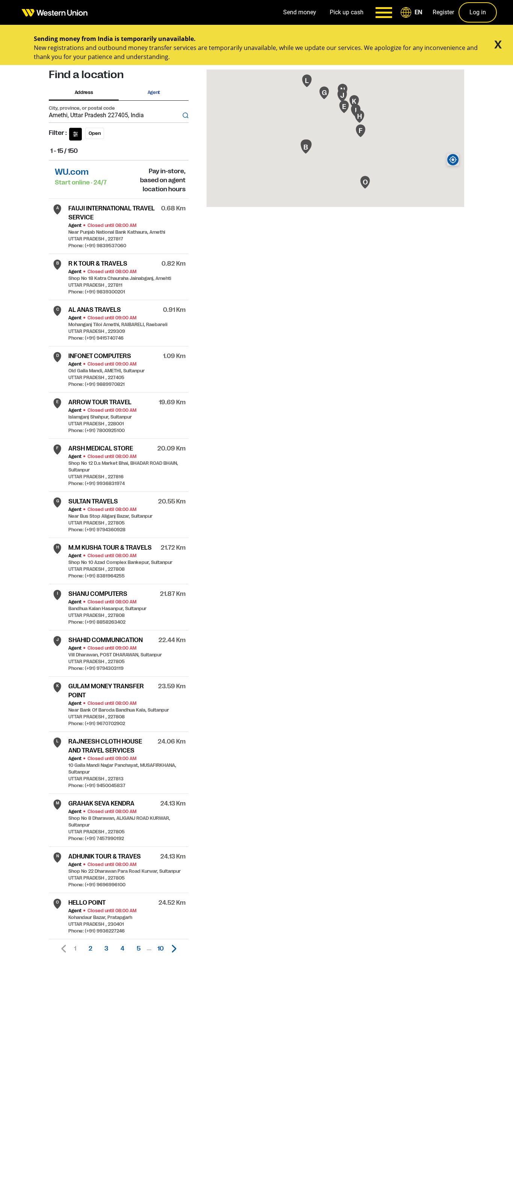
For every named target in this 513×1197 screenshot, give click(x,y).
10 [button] (160, 948)
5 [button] (138, 948)
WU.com (72, 172)
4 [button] (122, 948)
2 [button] (90, 948)
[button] (412, 12)
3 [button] (106, 948)
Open (95, 133)
